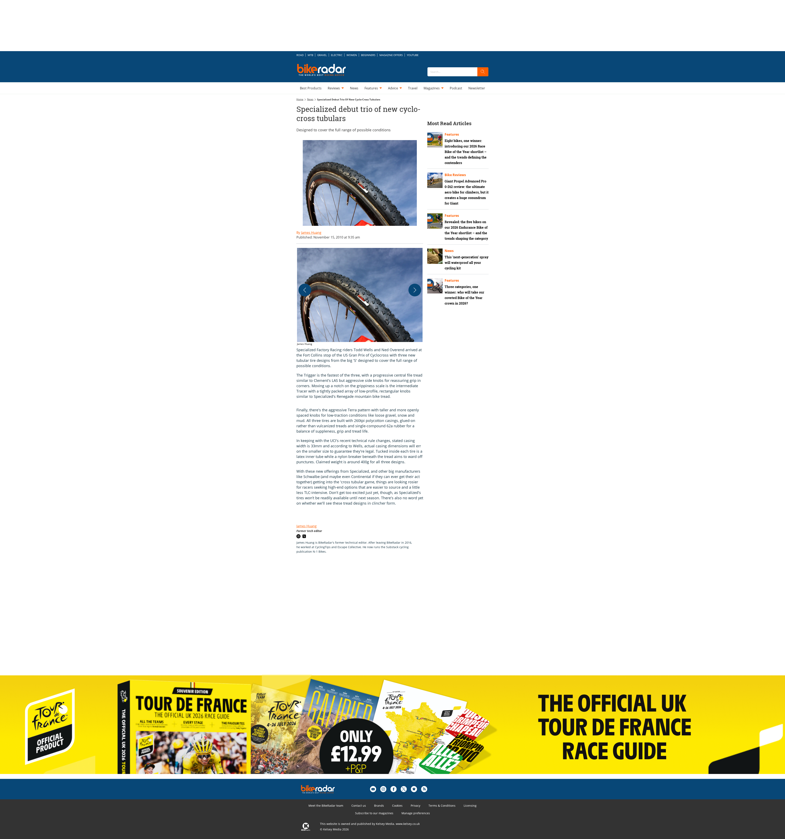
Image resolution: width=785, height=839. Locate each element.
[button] (359, 297)
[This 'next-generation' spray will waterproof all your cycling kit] (435, 256)
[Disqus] (364, 618)
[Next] (414, 290)
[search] (482, 71)
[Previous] (304, 290)
